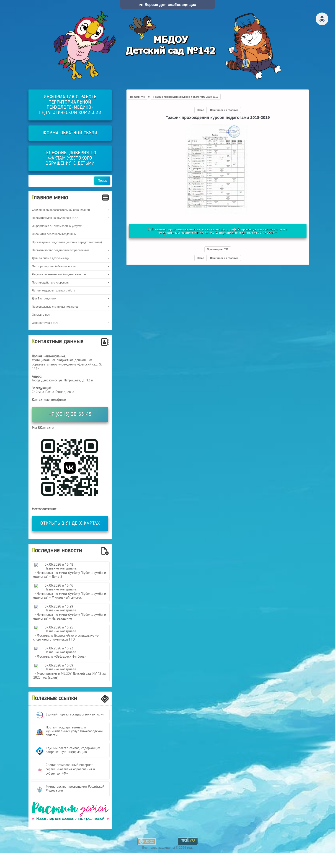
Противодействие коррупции (51, 282)
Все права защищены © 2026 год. (167, 847)
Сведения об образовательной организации (61, 210)
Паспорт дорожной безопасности (54, 266)
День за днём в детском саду (50, 258)
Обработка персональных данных (54, 234)
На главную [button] (137, 96)
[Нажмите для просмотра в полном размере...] (218, 213)
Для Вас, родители (44, 298)
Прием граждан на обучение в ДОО (54, 218)
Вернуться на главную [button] (224, 110)
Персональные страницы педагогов (55, 306)
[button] (217, 249)
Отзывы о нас (41, 314)
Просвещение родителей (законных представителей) (67, 242)
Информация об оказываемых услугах (57, 226)
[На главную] (167, 45)
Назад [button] (200, 110)
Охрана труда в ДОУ (45, 322)
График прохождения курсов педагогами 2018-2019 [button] (185, 96)
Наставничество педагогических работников (60, 250)
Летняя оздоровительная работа (53, 290)
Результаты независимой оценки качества (59, 274)
